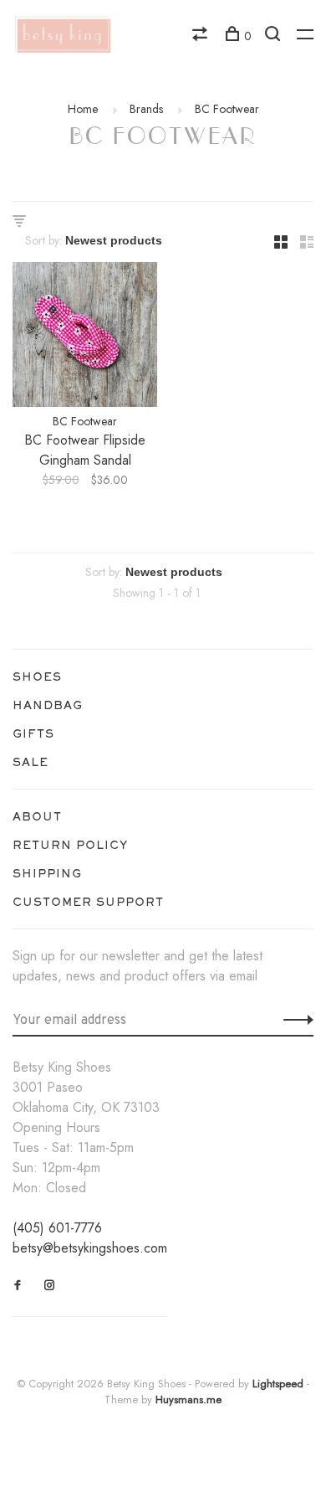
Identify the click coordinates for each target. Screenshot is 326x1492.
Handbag (48, 705)
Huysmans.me (188, 1399)
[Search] (274, 36)
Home (83, 108)
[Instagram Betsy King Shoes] (49, 1285)
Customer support (88, 902)
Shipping (47, 873)
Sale (30, 762)
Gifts (33, 733)
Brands (146, 108)
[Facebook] (18, 1285)
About (37, 816)
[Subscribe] (293, 1019)
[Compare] (201, 36)
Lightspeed (277, 1384)
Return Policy (70, 845)
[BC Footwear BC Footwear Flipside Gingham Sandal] (85, 337)
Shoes (37, 676)
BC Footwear (227, 108)
